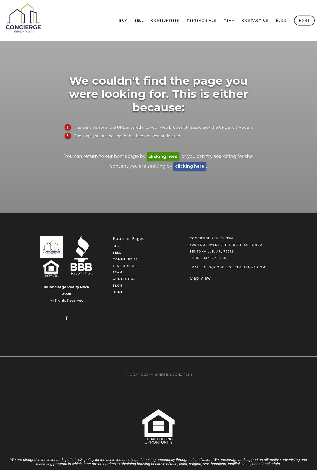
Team (229, 20)
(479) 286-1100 (217, 258)
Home (304, 20)
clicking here (163, 156)
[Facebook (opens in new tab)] (66, 318)
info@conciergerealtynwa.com (234, 267)
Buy (123, 20)
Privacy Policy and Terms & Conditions (158, 374)
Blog (281, 20)
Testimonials (202, 20)
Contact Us (255, 20)
